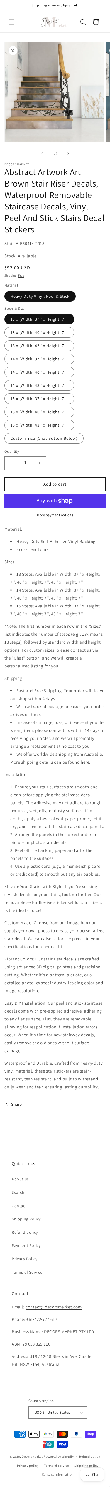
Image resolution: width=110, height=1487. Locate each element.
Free (21, 275)
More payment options (55, 515)
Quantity (11, 451)
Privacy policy (28, 1465)
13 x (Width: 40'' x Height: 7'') (39, 332)
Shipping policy (86, 1465)
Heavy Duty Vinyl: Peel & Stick (40, 296)
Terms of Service (27, 1272)
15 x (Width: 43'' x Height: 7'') (39, 425)
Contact (19, 1205)
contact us (59, 730)
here (85, 762)
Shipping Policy (26, 1219)
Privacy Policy (24, 1258)
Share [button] (16, 1104)
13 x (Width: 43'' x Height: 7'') (39, 345)
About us (20, 1179)
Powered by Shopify (59, 1456)
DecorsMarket (32, 1456)
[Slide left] (42, 153)
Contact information (58, 1474)
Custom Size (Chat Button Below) (44, 438)
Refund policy (25, 1232)
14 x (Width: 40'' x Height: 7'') (39, 372)
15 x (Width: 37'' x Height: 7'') (39, 398)
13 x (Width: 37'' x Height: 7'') (39, 319)
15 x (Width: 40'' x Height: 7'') (39, 411)
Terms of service (56, 1465)
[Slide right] (68, 153)
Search (18, 1192)
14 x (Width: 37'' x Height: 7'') (39, 359)
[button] (11, 22)
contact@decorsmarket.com (54, 1307)
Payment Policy (26, 1245)
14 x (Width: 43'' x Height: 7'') (39, 385)
